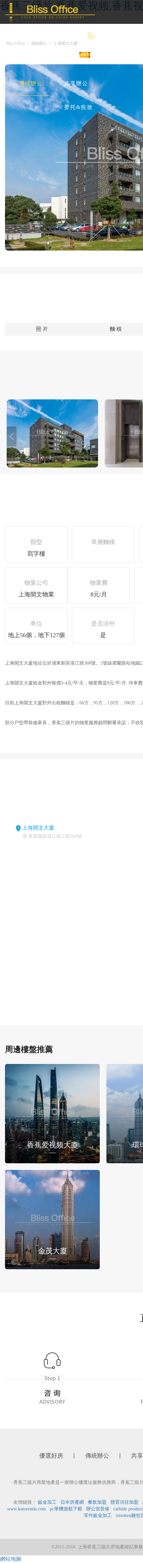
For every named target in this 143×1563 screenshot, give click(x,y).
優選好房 (66, 59)
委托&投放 (78, 107)
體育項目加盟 (124, 1502)
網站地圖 (10, 1559)
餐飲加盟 (97, 1502)
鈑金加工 (47, 1502)
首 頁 (26, 59)
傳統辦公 (31, 83)
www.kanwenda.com (26, 1508)
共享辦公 (76, 83)
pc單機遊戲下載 (66, 1508)
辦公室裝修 (97, 1508)
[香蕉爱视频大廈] (52, 1113)
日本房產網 (72, 1502)
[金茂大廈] (52, 1219)
